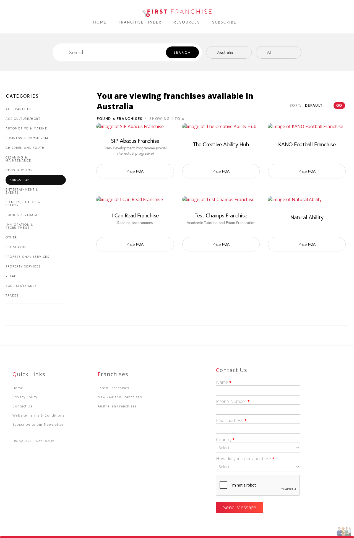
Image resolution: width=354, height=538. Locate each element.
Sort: (296, 105)
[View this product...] (130, 126)
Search (182, 52)
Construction (19, 170)
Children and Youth (25, 148)
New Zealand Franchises (120, 397)
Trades (12, 295)
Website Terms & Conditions (38, 415)
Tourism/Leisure (21, 286)
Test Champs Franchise (221, 215)
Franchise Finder (140, 22)
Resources (187, 22)
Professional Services (28, 257)
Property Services (23, 266)
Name (223, 382)
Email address (231, 420)
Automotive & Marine (26, 128)
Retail (11, 276)
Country (225, 439)
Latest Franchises (113, 388)
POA (135, 171)
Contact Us (22, 406)
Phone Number (233, 401)
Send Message (239, 507)
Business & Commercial (28, 138)
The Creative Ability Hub (221, 144)
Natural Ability (307, 217)
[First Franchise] (177, 11)
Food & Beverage (22, 215)
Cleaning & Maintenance (18, 158)
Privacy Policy (24, 397)
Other (11, 237)
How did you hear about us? (245, 459)
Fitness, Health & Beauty (23, 203)
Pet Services (18, 247)
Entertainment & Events (22, 191)
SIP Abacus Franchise (135, 141)
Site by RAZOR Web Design (33, 441)
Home (99, 22)
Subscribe (224, 22)
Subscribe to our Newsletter (38, 424)
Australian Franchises (117, 406)
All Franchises (20, 109)
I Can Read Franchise (135, 215)
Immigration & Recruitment (20, 226)
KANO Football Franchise (307, 144)
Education (20, 180)
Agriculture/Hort (23, 119)
